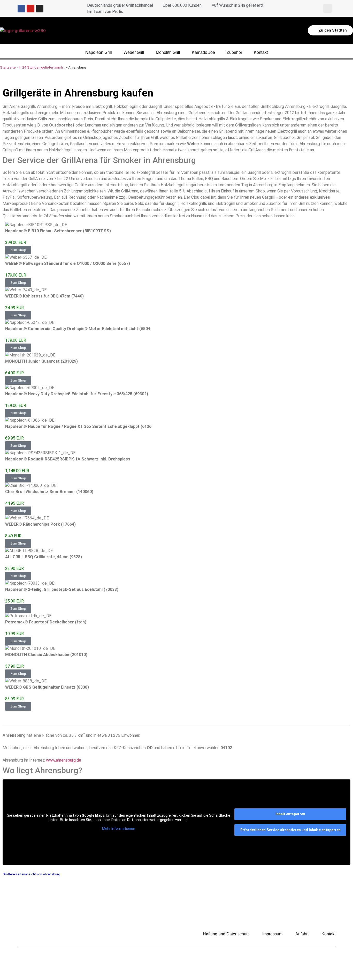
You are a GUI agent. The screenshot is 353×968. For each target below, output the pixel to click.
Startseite (8, 67)
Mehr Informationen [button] (118, 828)
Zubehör (234, 52)
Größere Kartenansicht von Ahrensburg (31, 874)
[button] (327, 8)
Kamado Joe (203, 52)
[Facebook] (21, 8)
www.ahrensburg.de (63, 760)
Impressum (272, 934)
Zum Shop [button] (18, 250)
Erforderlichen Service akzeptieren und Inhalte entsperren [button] (290, 830)
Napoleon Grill (98, 52)
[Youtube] (30, 8)
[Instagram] (39, 8)
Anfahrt (302, 934)
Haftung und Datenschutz (226, 934)
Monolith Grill (168, 52)
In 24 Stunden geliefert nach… (42, 67)
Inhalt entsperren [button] (290, 814)
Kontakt (261, 52)
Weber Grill (134, 52)
